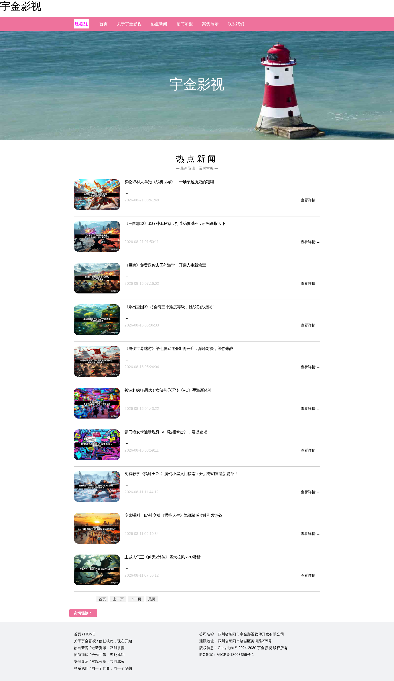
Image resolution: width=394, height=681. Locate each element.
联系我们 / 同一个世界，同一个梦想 (103, 668)
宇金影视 (20, 6)
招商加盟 (184, 24)
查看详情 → (310, 200)
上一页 (118, 599)
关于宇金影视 (129, 24)
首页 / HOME (84, 634)
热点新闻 (159, 24)
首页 (103, 24)
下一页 (135, 599)
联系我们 (236, 24)
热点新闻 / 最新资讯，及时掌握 (99, 648)
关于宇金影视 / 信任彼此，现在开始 (103, 641)
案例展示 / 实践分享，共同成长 (99, 661)
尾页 (152, 599)
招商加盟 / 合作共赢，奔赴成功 (99, 655)
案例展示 (210, 24)
